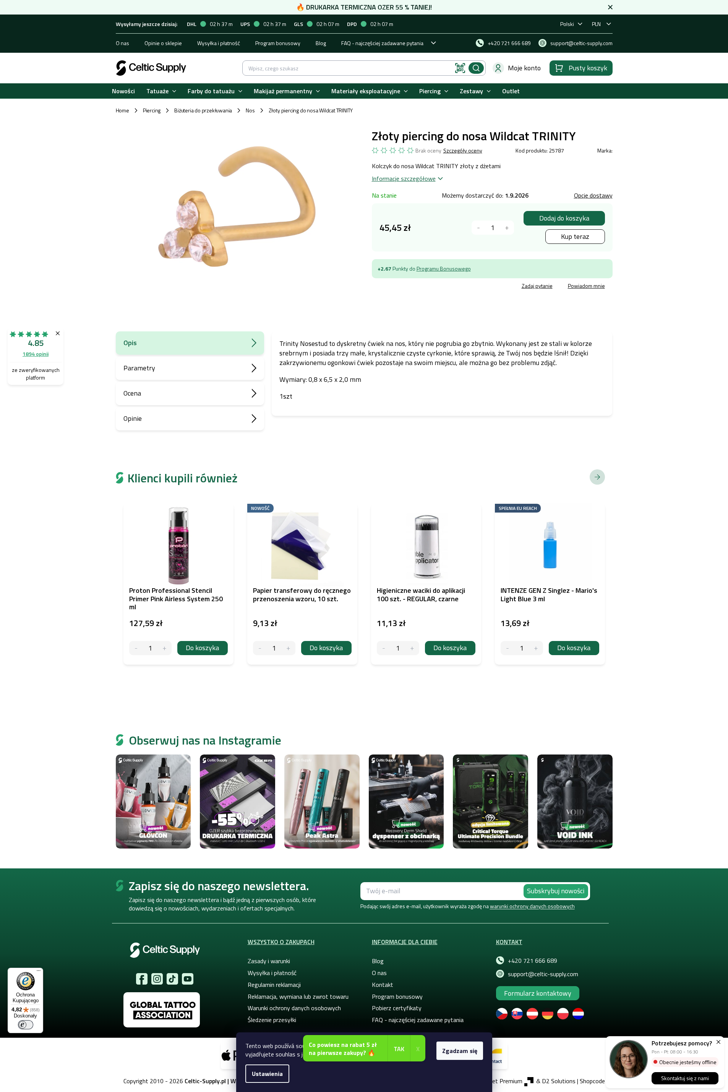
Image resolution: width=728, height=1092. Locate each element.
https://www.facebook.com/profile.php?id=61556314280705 (142, 979)
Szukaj (476, 68)
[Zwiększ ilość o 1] (164, 648)
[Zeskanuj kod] (460, 68)
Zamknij (429, 287)
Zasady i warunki (269, 961)
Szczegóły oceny (462, 150)
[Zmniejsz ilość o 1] (136, 648)
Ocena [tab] (132, 393)
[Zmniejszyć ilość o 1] (479, 228)
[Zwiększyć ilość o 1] (507, 228)
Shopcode (592, 1081)
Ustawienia (267, 1073)
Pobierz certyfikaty (397, 1008)
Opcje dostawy (593, 195)
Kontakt (382, 984)
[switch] (25, 1024)
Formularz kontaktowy (537, 993)
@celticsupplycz (172, 979)
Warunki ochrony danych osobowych (294, 1008)
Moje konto (524, 68)
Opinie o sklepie (163, 43)
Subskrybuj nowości (555, 891)
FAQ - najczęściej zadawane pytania (382, 43)
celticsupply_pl (157, 979)
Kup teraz (575, 236)
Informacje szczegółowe (404, 178)
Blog (321, 43)
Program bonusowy (277, 43)
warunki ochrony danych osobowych (532, 906)
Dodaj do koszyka (564, 218)
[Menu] (38, 972)
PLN (596, 24)
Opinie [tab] (132, 418)
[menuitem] (123, 91)
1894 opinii (36, 354)
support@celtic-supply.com (543, 974)
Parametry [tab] (139, 368)
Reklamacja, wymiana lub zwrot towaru (298, 996)
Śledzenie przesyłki (272, 1020)
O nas (122, 43)
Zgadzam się (459, 1050)
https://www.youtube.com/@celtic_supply (187, 979)
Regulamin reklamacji (274, 984)
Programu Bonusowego (444, 268)
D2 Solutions (559, 1081)
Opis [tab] (130, 342)
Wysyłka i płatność (218, 43)
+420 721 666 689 (532, 960)
